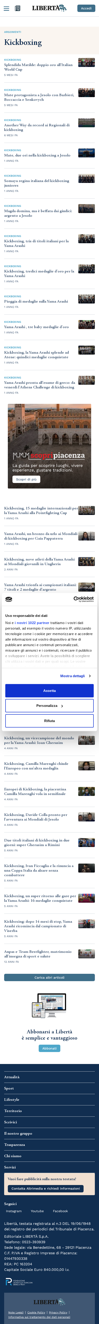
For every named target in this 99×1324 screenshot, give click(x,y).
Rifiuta (49, 721)
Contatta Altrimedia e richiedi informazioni (46, 1188)
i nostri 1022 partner (32, 623)
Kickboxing (12, 59)
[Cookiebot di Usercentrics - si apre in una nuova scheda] (73, 599)
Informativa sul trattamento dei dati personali (39, 1317)
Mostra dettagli (72, 676)
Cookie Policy (36, 1312)
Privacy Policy (58, 1312)
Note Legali (15, 1312)
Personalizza (46, 706)
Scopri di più (26, 479)
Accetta (49, 690)
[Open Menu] (6, 8)
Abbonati (49, 1048)
